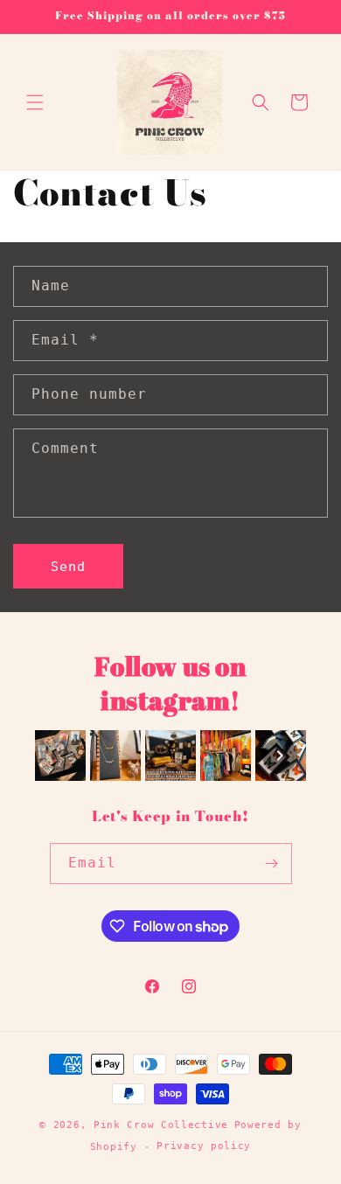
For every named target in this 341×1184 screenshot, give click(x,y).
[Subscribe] (272, 863)
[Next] (279, 755)
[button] (35, 102)
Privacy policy (204, 1146)
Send (68, 567)
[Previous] (61, 755)
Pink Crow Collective (161, 1125)
